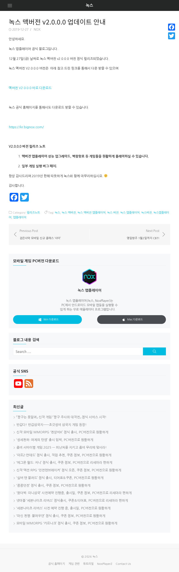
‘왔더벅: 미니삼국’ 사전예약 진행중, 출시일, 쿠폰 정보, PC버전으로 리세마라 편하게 (74, 492)
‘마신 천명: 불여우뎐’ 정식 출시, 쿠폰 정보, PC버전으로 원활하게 (60, 515)
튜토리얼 (88, 563)
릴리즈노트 (33, 212)
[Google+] (171, 41)
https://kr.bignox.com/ (26, 127)
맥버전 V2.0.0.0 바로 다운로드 (30, 88)
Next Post (143, 234)
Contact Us (123, 563)
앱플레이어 (19, 217)
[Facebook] (171, 27)
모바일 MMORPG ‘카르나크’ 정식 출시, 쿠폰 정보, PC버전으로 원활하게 (66, 523)
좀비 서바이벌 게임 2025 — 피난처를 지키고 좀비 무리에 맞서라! (61, 447)
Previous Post (40, 234)
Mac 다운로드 (135, 319)
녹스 (89, 5)
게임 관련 (74, 563)
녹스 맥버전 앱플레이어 (91, 212)
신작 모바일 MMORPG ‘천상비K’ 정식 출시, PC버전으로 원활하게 (62, 432)
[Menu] (9, 5)
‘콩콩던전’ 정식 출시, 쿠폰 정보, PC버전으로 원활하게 (53, 485)
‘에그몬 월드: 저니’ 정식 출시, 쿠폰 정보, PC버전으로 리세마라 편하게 (64, 462)
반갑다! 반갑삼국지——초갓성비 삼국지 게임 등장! (51, 424)
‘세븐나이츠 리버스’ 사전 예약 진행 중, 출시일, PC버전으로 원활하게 (63, 508)
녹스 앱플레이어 (129, 212)
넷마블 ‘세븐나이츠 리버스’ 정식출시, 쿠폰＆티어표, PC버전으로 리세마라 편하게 (72, 500)
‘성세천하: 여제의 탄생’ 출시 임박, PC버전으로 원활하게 (54, 439)
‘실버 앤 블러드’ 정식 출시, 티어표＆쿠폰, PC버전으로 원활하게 (59, 477)
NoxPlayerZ (104, 563)
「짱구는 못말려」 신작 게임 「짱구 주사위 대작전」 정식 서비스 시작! (61, 417)
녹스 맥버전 (69, 212)
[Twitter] (171, 35)
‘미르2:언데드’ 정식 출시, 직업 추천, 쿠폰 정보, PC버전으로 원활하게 (63, 455)
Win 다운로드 (51, 319)
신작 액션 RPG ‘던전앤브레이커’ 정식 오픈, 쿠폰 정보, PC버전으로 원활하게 (68, 470)
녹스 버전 (113, 212)
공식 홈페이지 (56, 563)
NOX (37, 29)
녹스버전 (146, 212)
